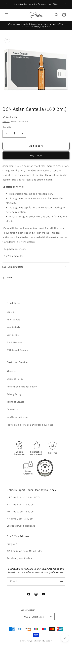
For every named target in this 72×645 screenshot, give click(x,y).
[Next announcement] (65, 4)
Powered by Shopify (43, 641)
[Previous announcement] (6, 4)
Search (10, 311)
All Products (13, 319)
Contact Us (13, 409)
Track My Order (15, 342)
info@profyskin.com (17, 416)
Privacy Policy (14, 394)
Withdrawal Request (18, 350)
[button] (6, 15)
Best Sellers (13, 334)
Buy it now (36, 155)
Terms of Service (15, 401)
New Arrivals (13, 327)
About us (12, 371)
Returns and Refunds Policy (22, 386)
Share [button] (9, 277)
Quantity (7, 126)
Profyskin (30, 641)
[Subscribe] (61, 581)
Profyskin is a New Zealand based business (30, 424)
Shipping (6, 121)
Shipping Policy (15, 378)
